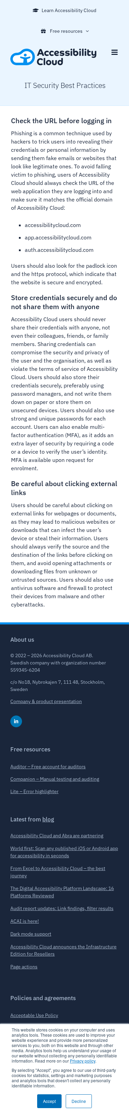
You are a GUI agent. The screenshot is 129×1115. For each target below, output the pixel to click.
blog (48, 819)
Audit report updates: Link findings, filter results (62, 908)
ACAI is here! (24, 921)
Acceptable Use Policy (34, 1015)
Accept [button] (49, 1101)
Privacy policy (82, 1061)
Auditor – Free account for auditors (48, 766)
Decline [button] (79, 1101)
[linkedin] (16, 721)
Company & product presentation (46, 701)
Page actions (23, 967)
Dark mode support (30, 934)
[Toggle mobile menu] (115, 52)
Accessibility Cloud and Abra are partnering (56, 835)
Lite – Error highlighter (34, 791)
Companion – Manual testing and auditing (54, 779)
